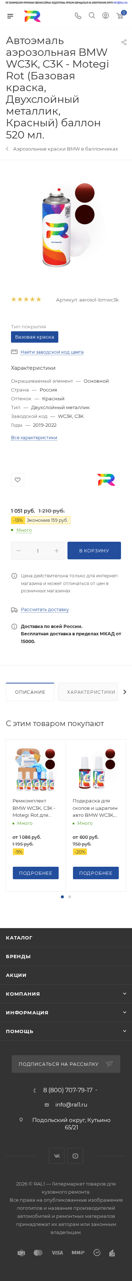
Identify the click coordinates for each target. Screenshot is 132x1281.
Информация (27, 1012)
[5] (38, 299)
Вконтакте (57, 1156)
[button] (62, 896)
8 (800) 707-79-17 (67, 1090)
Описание (30, 692)
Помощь (19, 1031)
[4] (32, 299)
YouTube (75, 1156)
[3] (26, 299)
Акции (16, 975)
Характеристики (91, 692)
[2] (19, 299)
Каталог (19, 938)
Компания (23, 994)
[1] (13, 299)
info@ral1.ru (71, 1104)
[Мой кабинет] (105, 16)
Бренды (18, 956)
